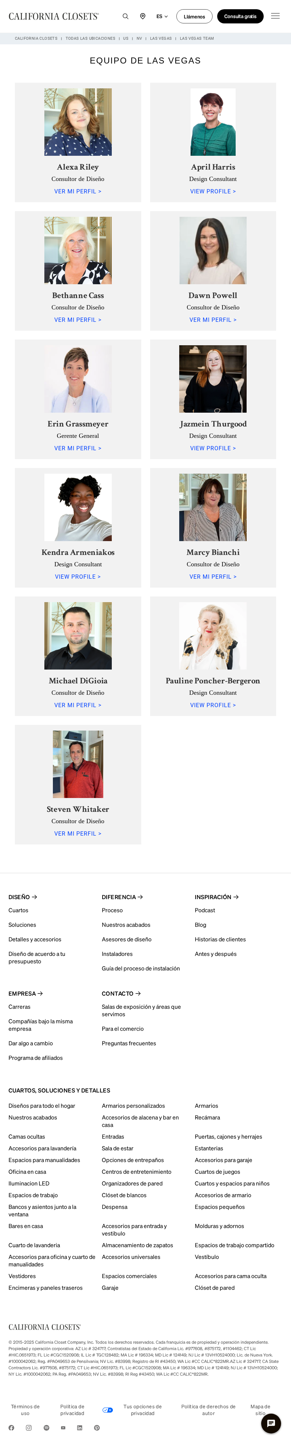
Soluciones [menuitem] (22, 924)
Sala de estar (117, 1148)
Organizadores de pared (132, 1183)
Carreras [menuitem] (20, 1006)
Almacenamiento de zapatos (137, 1245)
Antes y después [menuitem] (216, 953)
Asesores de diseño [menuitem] (127, 939)
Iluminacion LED (29, 1183)
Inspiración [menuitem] (213, 897)
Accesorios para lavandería (42, 1148)
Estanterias (209, 1148)
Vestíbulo (207, 1256)
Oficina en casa (27, 1171)
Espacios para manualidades (44, 1159)
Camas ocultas (27, 1136)
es (159, 16)
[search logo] (125, 16)
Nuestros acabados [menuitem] (126, 924)
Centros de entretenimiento (136, 1171)
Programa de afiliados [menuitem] (36, 1057)
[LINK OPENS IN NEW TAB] (11, 1429)
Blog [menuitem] (200, 924)
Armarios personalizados (133, 1105)
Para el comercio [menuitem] (123, 1028)
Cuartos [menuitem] (18, 910)
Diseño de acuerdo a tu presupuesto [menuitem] (37, 957)
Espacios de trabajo (33, 1195)
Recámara (207, 1117)
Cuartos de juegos (217, 1171)
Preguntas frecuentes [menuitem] (129, 1043)
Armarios (206, 1105)
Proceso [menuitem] (112, 910)
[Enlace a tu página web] (54, 16)
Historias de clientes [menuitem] (220, 939)
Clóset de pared (215, 1287)
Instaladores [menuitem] (117, 953)
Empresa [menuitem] (22, 993)
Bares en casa (26, 1225)
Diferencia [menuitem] (119, 897)
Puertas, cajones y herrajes (228, 1136)
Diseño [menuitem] (19, 897)
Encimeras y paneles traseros (46, 1287)
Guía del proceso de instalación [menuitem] (141, 968)
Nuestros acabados (33, 1117)
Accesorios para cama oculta (231, 1275)
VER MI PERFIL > (77, 191)
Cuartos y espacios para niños (232, 1183)
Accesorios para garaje (223, 1159)
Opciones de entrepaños (133, 1159)
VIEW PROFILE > (213, 191)
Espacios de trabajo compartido (234, 1245)
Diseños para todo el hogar (42, 1105)
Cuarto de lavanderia (34, 1245)
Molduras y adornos (219, 1225)
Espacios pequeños (220, 1206)
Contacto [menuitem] (118, 993)
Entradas (113, 1136)
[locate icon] (142, 16)
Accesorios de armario (223, 1195)
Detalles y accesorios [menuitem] (35, 939)
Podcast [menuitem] (205, 910)
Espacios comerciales (129, 1275)
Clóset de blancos (124, 1195)
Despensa (114, 1206)
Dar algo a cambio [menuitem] (31, 1043)
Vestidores (22, 1275)
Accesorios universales (131, 1256)
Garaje (110, 1287)
